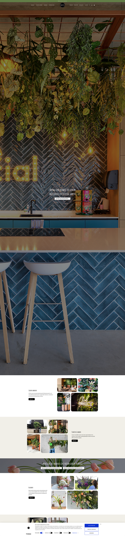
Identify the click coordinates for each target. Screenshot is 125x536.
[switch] (51, 533)
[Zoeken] (89, 5)
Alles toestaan (91, 525)
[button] (91, 5)
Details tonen (74, 532)
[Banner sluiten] (101, 525)
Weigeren (92, 533)
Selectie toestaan (92, 529)
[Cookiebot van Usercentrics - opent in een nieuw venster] (28, 534)
